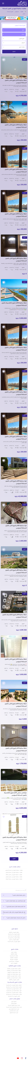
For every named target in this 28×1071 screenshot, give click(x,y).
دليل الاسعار (11, 1036)
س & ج (25, 1041)
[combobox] (14, 30)
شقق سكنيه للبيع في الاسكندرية (14, 985)
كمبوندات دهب (14, 963)
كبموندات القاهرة (14, 957)
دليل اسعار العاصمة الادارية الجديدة (14, 1007)
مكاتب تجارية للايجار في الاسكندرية (14, 994)
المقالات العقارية (22, 1038)
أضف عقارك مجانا (9, 1034)
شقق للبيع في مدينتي (14, 939)
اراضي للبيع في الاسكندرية (14, 996)
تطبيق (14, 51)
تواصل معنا (11, 1041)
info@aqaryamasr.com (15, 1051)
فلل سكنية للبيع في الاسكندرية (14, 988)
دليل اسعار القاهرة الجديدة (14, 1005)
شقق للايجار (14, 1003)
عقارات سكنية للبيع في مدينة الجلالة (14, 879)
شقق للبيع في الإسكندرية (14, 934)
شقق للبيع (14, 1001)
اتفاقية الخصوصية (22, 1043)
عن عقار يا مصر (10, 1038)
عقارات (25, 1034)
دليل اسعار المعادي (14, 1010)
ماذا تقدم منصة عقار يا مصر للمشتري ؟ (15, 906)
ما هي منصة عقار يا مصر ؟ (18, 895)
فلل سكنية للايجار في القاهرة (14, 974)
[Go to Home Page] (25, 11)
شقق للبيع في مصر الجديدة (14, 941)
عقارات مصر (14, 952)
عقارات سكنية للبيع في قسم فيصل (14, 876)
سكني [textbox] (22, 34)
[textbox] (14, 38)
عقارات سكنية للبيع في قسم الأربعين (14, 870)
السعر (23, 42)
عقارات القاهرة (14, 954)
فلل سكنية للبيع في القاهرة (14, 972)
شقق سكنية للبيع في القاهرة (14, 968)
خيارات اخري (22, 47)
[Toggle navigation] (3, 3)
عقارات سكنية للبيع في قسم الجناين (14, 872)
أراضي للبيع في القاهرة (14, 979)
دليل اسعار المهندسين (14, 1009)
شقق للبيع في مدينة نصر (14, 936)
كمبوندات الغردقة (14, 959)
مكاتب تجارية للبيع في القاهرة (14, 976)
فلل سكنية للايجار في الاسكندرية (14, 990)
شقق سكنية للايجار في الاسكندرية (14, 987)
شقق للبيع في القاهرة (14, 932)
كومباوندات (24, 1036)
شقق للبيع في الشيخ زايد (14, 937)
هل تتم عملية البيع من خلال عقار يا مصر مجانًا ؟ (14, 913)
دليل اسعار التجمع (14, 1012)
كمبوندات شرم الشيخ (14, 961)
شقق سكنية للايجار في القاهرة (14, 970)
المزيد (14, 858)
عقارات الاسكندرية (14, 956)
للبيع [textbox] (23, 30)
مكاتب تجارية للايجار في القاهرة (14, 978)
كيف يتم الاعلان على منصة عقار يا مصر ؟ (15, 901)
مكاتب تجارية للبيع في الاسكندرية (13, 992)
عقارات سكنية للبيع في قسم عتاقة (14, 874)
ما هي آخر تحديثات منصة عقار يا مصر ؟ (15, 918)
